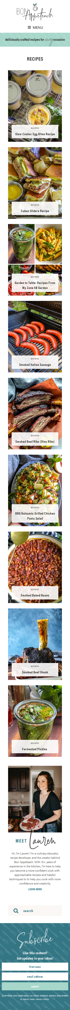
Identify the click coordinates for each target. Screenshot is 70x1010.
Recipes (35, 128)
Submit (35, 986)
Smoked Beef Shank (35, 672)
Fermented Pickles (35, 749)
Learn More (35, 889)
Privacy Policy (42, 999)
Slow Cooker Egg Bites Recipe (35, 134)
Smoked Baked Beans (35, 595)
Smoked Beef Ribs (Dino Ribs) (35, 441)
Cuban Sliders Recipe (35, 210)
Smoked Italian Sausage (35, 364)
